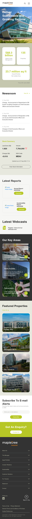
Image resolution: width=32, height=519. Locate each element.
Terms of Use (5, 506)
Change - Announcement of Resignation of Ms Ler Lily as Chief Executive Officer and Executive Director (15, 118)
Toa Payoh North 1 (11, 389)
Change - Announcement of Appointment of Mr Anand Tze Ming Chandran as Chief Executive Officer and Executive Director (15, 104)
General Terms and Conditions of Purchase (13, 508)
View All (4, 310)
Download (18, 193)
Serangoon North (10, 349)
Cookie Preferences (7, 511)
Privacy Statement (15, 506)
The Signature (9, 369)
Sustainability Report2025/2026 (21, 204)
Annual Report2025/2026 (18, 189)
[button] (16, 450)
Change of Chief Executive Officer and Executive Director (13, 130)
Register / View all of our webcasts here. (15, 228)
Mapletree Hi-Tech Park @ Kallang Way (13, 328)
